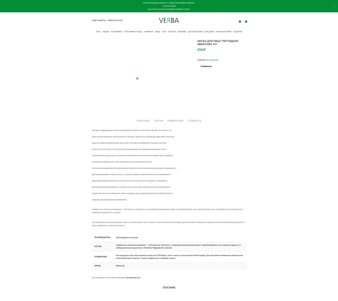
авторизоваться (133, 278)
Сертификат (117, 32)
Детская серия (195, 32)
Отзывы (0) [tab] (194, 120)
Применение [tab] (175, 120)
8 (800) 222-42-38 (115, 20)
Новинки (148, 32)
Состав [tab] (158, 120)
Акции (106, 32)
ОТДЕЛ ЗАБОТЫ (99, 20)
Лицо (157, 32)
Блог (98, 32)
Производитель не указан (127, 237)
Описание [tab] (143, 120)
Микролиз (120, 266)
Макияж (182, 32)
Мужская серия (223, 32)
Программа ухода (133, 32)
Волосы (172, 32)
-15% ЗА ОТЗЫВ (169, 6)
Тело (164, 32)
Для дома (209, 32)
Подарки (237, 32)
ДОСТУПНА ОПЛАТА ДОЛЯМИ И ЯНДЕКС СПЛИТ (169, 9)
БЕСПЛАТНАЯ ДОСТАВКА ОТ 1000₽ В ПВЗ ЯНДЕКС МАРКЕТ (169, 3)
